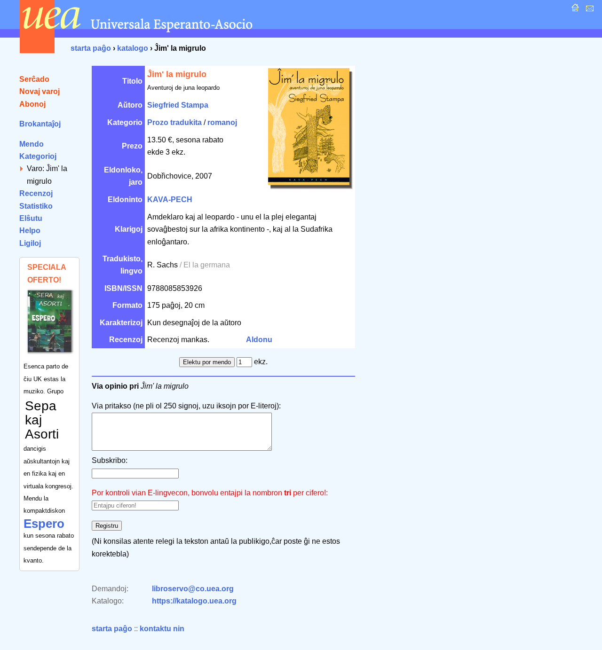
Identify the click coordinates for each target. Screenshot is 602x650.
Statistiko (36, 206)
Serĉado (34, 79)
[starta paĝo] (574, 10)
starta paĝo (91, 48)
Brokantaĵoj (40, 124)
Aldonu (259, 340)
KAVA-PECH (169, 200)
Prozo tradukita (174, 122)
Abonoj (32, 104)
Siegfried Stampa (177, 105)
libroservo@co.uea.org (193, 589)
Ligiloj (30, 243)
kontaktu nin (162, 629)
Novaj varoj (39, 91)
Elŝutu (30, 218)
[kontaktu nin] (588, 10)
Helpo (29, 231)
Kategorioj (37, 156)
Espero (44, 523)
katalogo (132, 48)
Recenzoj (36, 193)
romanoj (222, 122)
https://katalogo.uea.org (194, 601)
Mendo (31, 144)
